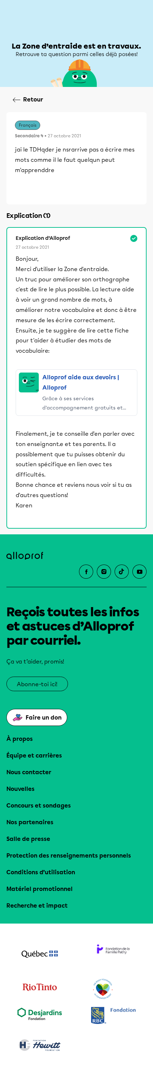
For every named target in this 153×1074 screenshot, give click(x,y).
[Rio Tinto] (39, 989)
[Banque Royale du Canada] (113, 1016)
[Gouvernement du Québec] (39, 954)
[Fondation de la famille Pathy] (113, 954)
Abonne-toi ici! (37, 684)
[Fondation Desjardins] (39, 1016)
